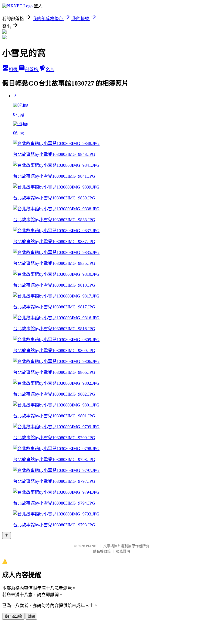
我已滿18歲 (13, 616)
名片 (50, 69)
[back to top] (6, 535)
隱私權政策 (102, 551)
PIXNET (92, 546)
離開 (31, 616)
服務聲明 (123, 551)
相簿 (13, 69)
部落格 (32, 69)
